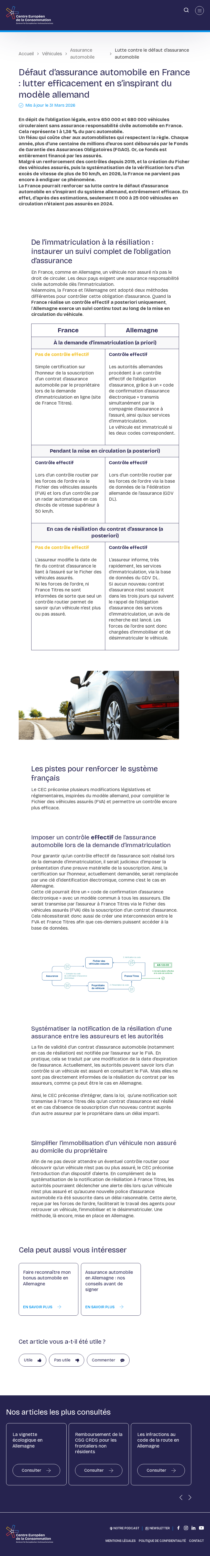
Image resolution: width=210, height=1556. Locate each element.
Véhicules (52, 54)
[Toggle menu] (199, 10)
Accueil (26, 54)
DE (4, 9)
